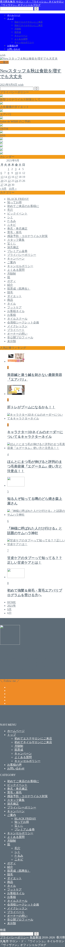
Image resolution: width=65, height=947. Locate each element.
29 (9, 184)
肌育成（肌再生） (18, 288)
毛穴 (10, 209)
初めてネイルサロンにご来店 (28, 25)
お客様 (11, 314)
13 (2, 176)
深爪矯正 (13, 247)
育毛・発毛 (14, 232)
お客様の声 (12, 46)
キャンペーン (20, 35)
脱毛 (10, 292)
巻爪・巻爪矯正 (17, 228)
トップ (10, 18)
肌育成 (17, 32)
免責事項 (35, 937)
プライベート (16, 329)
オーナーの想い (17, 333)
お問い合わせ (13, 49)
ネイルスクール (17, 318)
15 (9, 176)
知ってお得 (14, 202)
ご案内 (11, 262)
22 (9, 180)
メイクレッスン (17, 326)
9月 (9, 609)
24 (16, 180)
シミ (10, 217)
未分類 (11, 341)
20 (2, 180)
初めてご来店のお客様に (23, 206)
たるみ (11, 221)
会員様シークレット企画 (23, 322)
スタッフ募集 (16, 239)
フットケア (14, 307)
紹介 (10, 284)
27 (2, 184)
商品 (10, 299)
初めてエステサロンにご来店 (28, 22)
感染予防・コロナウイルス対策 (27, 236)
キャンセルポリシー (24, 42)
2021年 (11, 605)
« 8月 (3, 188)
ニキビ (11, 224)
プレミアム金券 (17, 251)
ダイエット (14, 296)
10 (16, 172)
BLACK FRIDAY (18, 198)
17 (16, 176)
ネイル (11, 303)
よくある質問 (20, 39)
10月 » (13, 188)
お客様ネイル (16, 311)
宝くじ (11, 243)
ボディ (11, 281)
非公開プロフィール (20, 337)
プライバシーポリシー (21, 254)
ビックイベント (17, 213)
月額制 (17, 29)
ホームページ (13, 15)
